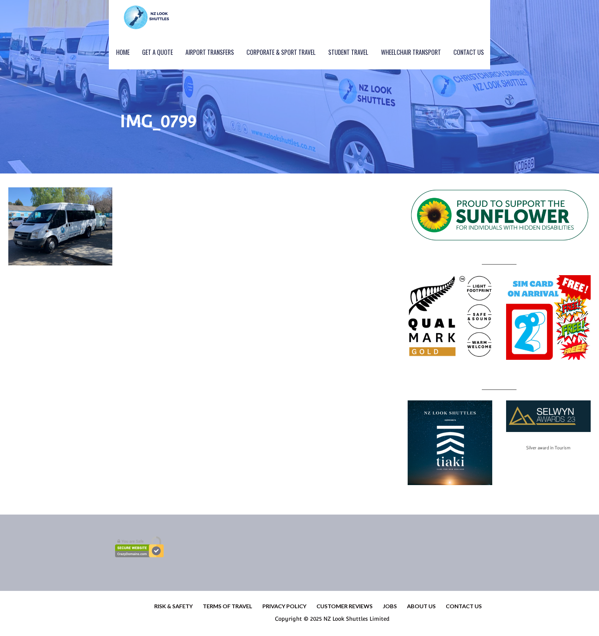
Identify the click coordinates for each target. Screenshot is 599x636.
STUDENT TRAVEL (348, 52)
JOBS (390, 606)
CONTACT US (468, 52)
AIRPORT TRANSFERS (209, 52)
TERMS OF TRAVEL (227, 606)
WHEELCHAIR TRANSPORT (411, 52)
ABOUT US (421, 606)
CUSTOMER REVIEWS (344, 606)
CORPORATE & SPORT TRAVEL (281, 52)
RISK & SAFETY (173, 606)
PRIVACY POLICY (284, 606)
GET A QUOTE (157, 52)
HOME (123, 52)
